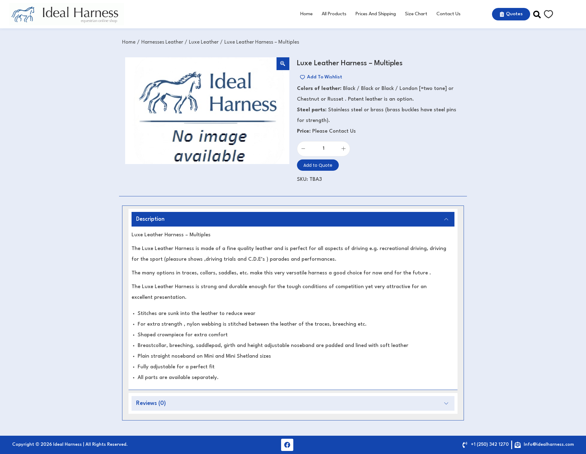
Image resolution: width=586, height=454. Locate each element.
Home (129, 42)
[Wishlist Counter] (548, 14)
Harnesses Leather (162, 42)
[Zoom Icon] (283, 63)
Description (150, 219)
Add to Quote (317, 165)
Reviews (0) (151, 403)
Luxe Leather (204, 42)
